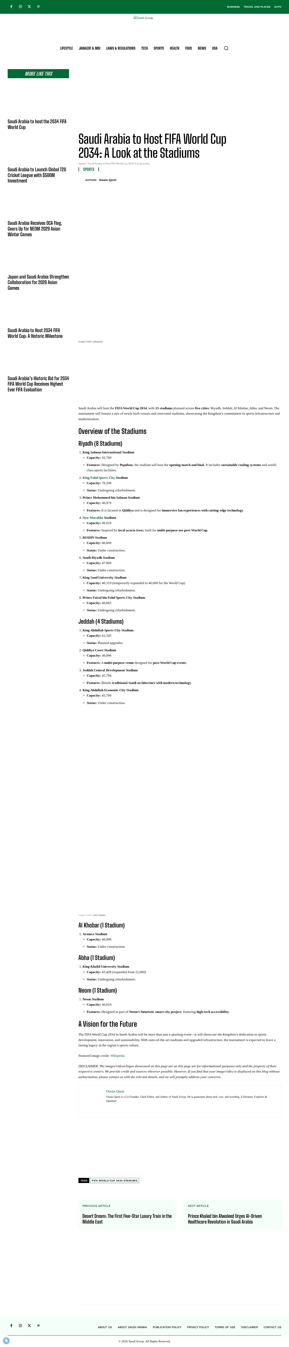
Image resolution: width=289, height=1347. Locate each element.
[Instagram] (20, 6)
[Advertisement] (179, 96)
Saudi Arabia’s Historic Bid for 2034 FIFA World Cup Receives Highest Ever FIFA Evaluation (38, 384)
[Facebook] (11, 6)
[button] (226, 48)
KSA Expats (99, 915)
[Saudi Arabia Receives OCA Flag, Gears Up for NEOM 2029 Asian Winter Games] (38, 205)
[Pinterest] (38, 6)
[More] (277, 179)
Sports (82, 163)
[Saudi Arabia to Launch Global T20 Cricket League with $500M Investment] (38, 151)
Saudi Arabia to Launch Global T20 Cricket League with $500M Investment (37, 175)
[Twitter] (29, 6)
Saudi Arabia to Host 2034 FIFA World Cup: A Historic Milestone (35, 333)
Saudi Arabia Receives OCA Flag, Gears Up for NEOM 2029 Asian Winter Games (35, 228)
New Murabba (93, 518)
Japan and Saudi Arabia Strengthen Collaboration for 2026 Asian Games (38, 282)
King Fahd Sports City (99, 478)
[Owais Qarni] (81, 179)
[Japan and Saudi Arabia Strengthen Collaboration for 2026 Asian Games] (38, 258)
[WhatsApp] (268, 179)
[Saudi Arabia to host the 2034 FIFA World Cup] (38, 103)
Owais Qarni (107, 180)
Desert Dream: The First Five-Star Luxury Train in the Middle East (127, 1219)
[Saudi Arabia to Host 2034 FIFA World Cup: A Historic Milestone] (38, 312)
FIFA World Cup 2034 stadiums (114, 1180)
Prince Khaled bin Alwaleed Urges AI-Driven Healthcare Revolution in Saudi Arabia (225, 1219)
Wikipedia (117, 1056)
